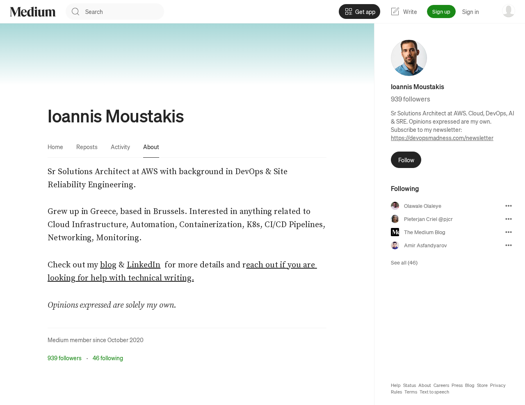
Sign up (441, 11)
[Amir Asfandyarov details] (508, 245)
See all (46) (404, 262)
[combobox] (124, 11)
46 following (108, 357)
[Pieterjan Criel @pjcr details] (508, 219)
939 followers (65, 357)
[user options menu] (508, 10)
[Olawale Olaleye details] (508, 205)
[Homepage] (33, 12)
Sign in (470, 11)
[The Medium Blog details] (508, 232)
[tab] (55, 147)
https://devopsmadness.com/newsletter (442, 137)
